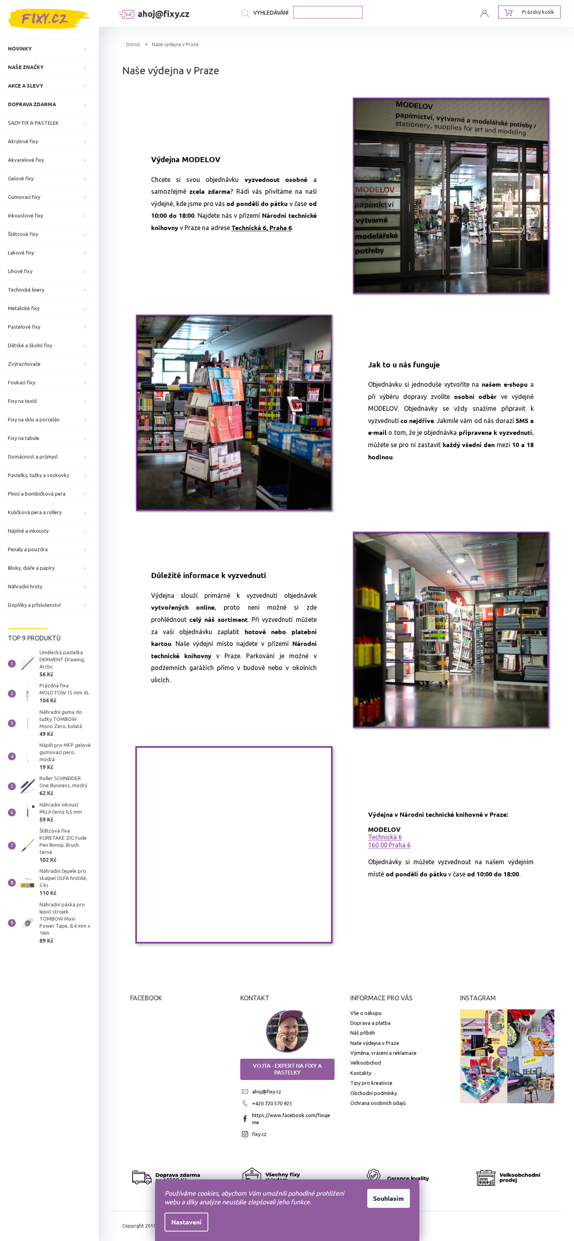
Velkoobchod (365, 1062)
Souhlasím (388, 1198)
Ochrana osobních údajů (378, 1103)
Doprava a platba (370, 1023)
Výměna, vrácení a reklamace (383, 1053)
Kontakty (360, 1073)
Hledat (267, 13)
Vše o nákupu (365, 1013)
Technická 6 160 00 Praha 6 (389, 840)
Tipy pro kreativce (371, 1083)
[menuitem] (49, 48)
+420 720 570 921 (272, 1103)
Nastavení (186, 1222)
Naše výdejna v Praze (374, 1043)
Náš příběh (362, 1032)
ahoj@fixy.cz (266, 1091)
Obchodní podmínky (373, 1093)
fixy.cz (259, 1134)
